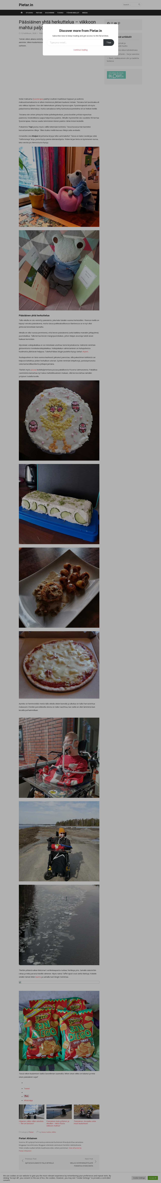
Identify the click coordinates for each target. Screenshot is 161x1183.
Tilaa (108, 42)
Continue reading (80, 50)
